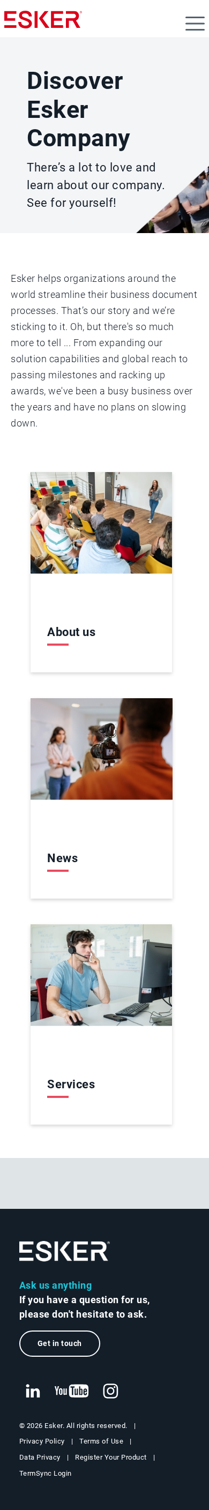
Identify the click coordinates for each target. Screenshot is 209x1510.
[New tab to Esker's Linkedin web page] (32, 1391)
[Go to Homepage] (64, 1251)
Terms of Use (101, 1441)
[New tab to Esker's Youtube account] (71, 1391)
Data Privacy (40, 1457)
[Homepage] (43, 24)
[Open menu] (195, 24)
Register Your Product (111, 1457)
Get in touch (60, 1343)
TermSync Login (45, 1473)
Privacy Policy (42, 1441)
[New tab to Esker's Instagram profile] (111, 1391)
